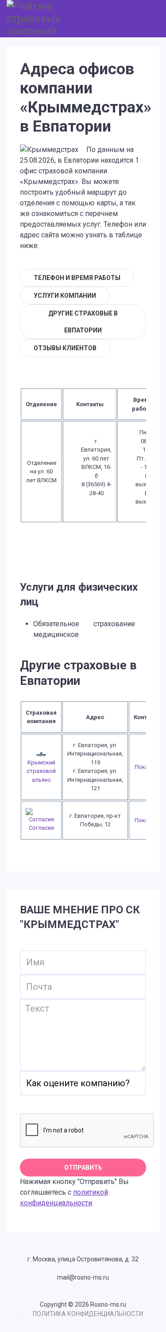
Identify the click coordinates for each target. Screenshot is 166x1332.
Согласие (41, 827)
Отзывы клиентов (65, 348)
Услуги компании (65, 295)
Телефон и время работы (77, 277)
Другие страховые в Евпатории (83, 322)
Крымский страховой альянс (41, 771)
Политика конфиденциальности (88, 1313)
